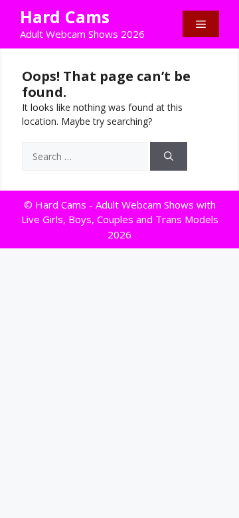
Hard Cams (65, 16)
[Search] (168, 156)
